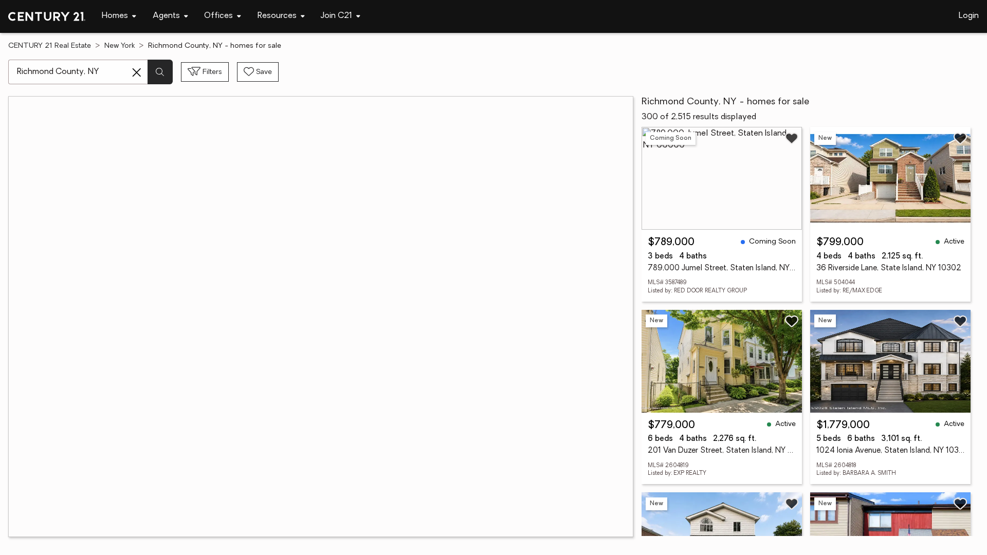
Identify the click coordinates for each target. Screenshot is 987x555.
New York (119, 46)
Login (969, 16)
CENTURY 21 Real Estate (49, 46)
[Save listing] (791, 138)
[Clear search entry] (137, 72)
